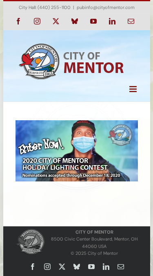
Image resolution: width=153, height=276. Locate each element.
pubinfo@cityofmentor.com (106, 7)
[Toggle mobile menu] (133, 89)
